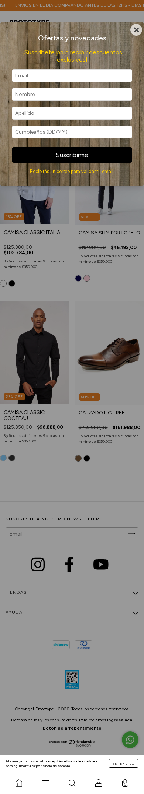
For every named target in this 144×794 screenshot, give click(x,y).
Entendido (123, 763)
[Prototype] (19, 782)
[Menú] (45, 782)
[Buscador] (72, 782)
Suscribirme (72, 155)
